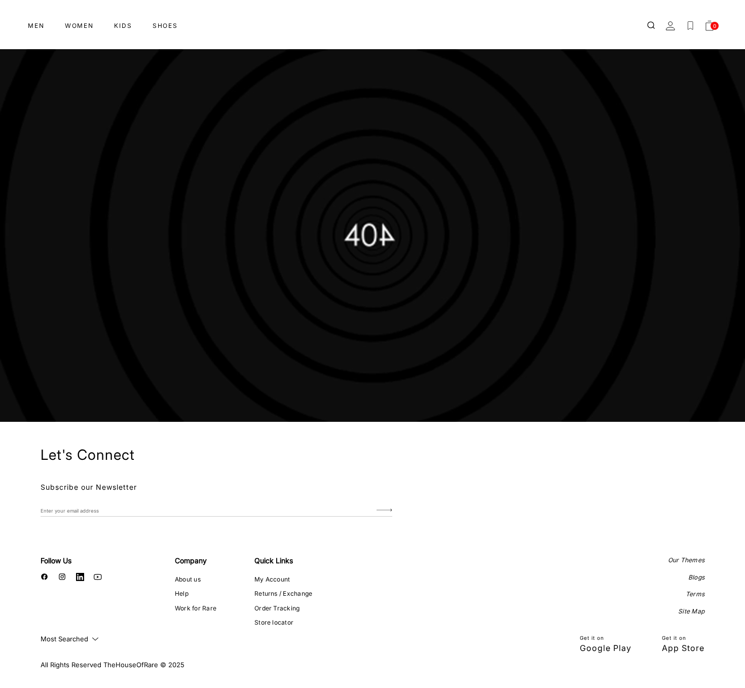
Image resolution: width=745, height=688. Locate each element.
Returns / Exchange (283, 593)
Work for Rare (195, 608)
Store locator (273, 622)
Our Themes (686, 560)
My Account (272, 579)
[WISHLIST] (690, 25)
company (191, 560)
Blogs (696, 577)
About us (188, 579)
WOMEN (79, 25)
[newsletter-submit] (384, 510)
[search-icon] (652, 25)
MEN (36, 25)
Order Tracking (277, 608)
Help (182, 593)
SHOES (165, 25)
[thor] (372, 21)
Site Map (691, 611)
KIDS (123, 25)
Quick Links (273, 560)
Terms (695, 594)
